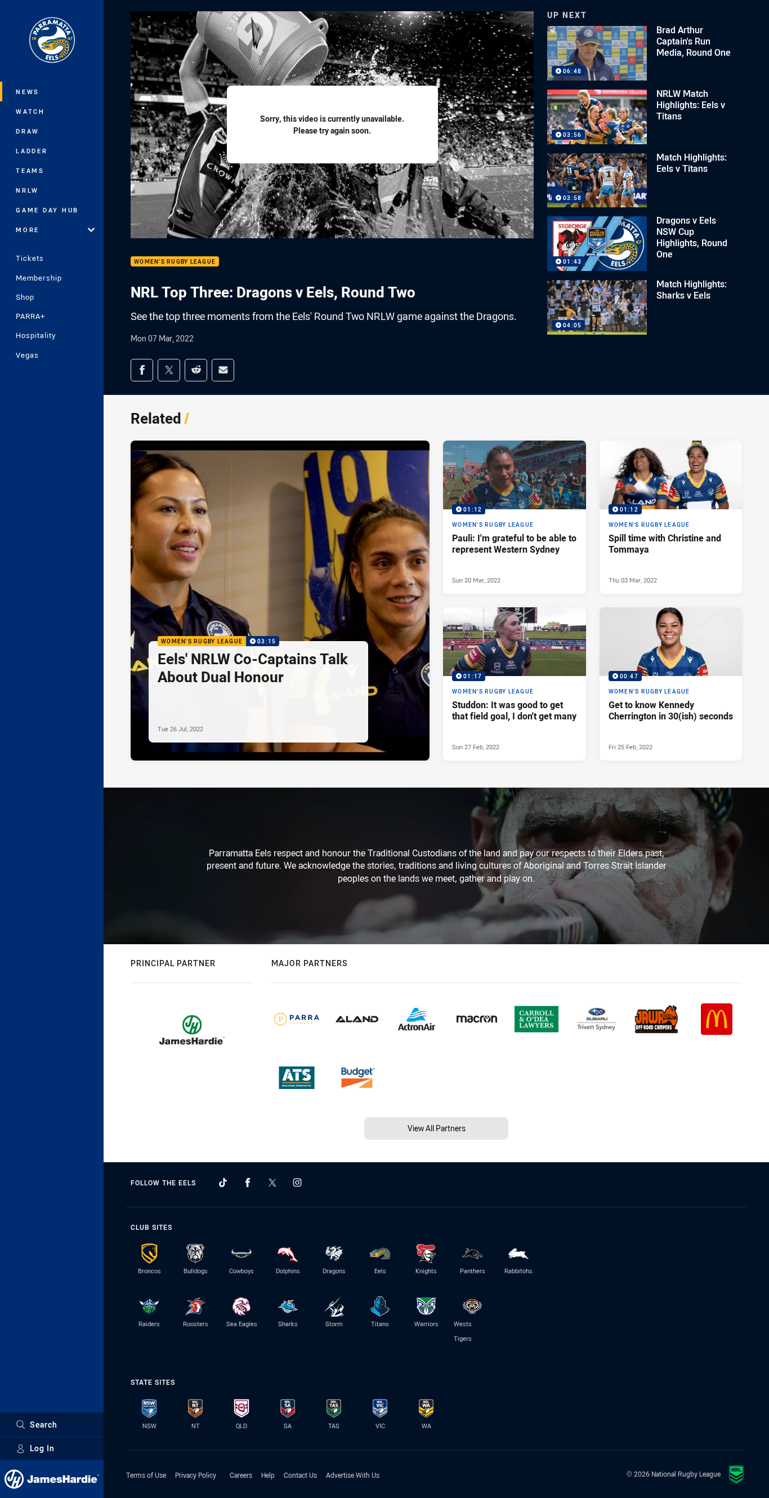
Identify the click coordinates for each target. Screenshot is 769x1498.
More (27, 229)
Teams (30, 170)
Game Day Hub (47, 210)
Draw (27, 131)
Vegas (27, 355)
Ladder (32, 150)
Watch (30, 111)
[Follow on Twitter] (272, 1182)
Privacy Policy (195, 1474)
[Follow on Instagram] (297, 1182)
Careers (241, 1474)
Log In (42, 1448)
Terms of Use (146, 1474)
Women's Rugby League (175, 261)
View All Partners (437, 1128)
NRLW (27, 190)
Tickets (30, 258)
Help (268, 1474)
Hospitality (36, 335)
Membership (39, 278)
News (27, 91)
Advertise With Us (352, 1474)
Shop (25, 297)
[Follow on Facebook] (247, 1182)
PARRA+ (30, 316)
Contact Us (300, 1474)
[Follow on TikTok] (222, 1182)
